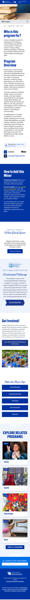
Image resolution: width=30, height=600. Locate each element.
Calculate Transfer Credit (15, 394)
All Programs (22, 1)
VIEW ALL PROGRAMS (15, 547)
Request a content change (19, 591)
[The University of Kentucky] (15, 573)
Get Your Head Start (15, 303)
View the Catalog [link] (15, 251)
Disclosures (7, 591)
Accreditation (23, 587)
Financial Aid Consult (15, 387)
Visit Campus (15, 401)
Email (9, 589)
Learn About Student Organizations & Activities (15, 343)
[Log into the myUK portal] (14, 2)
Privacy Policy (16, 589)
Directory (4, 589)
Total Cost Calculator (15, 407)
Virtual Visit (15, 414)
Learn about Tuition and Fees (16, 156)
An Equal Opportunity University (15, 581)
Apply (20, 2)
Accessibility (23, 589)
